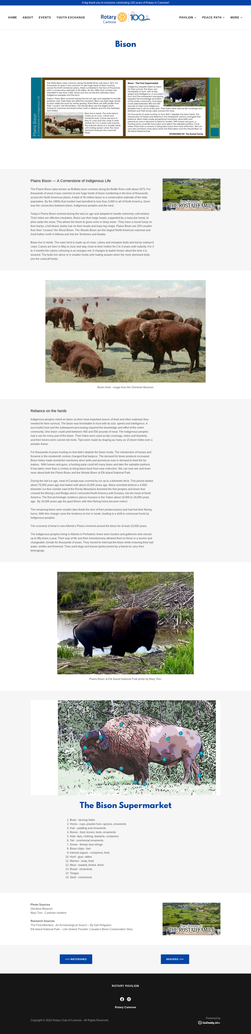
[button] (188, 18)
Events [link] (45, 17)
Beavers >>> (175, 959)
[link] (125, 17)
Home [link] (12, 17)
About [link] (28, 17)
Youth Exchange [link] (71, 17)
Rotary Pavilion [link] (125, 985)
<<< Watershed (76, 959)
